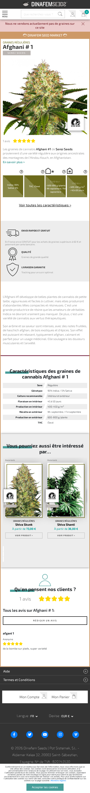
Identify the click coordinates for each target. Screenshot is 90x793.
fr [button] (32, 716)
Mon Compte (72, 14)
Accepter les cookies (45, 787)
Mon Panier (83, 14)
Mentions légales (58, 780)
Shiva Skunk (24, 524)
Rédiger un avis (45, 620)
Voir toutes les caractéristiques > (45, 205)
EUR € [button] (65, 716)
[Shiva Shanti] (65, 490)
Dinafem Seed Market (45, 35)
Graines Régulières (16, 42)
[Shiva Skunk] (23, 490)
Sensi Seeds (17, 53)
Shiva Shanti (66, 524)
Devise (54, 716)
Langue (23, 716)
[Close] (83, 24)
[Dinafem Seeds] (45, 4)
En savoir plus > (14, 162)
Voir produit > (24, 535)
